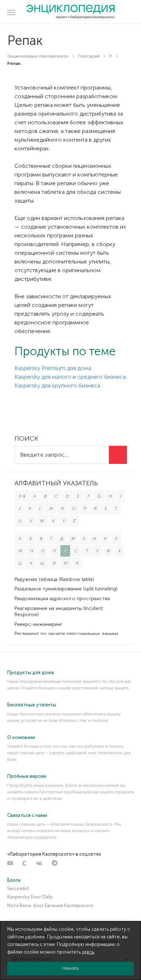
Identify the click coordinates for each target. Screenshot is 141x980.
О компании (21, 737)
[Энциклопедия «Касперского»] (70, 12)
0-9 (21, 496)
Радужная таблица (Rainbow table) (54, 579)
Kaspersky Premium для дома (52, 368)
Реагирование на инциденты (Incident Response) (58, 611)
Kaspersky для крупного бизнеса (57, 385)
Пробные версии (26, 776)
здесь (88, 952)
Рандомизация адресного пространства (62, 598)
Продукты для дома (30, 672)
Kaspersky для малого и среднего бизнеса (70, 376)
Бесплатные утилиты (31, 704)
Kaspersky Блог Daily (30, 897)
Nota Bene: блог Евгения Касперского (50, 905)
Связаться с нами (27, 815)
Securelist (18, 888)
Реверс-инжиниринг (38, 624)
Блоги (14, 880)
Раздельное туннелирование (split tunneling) (66, 589)
